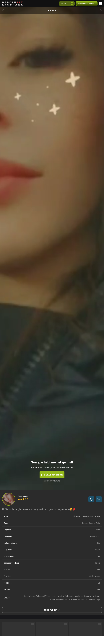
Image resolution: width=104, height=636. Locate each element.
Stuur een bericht (54, 474)
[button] (91, 499)
